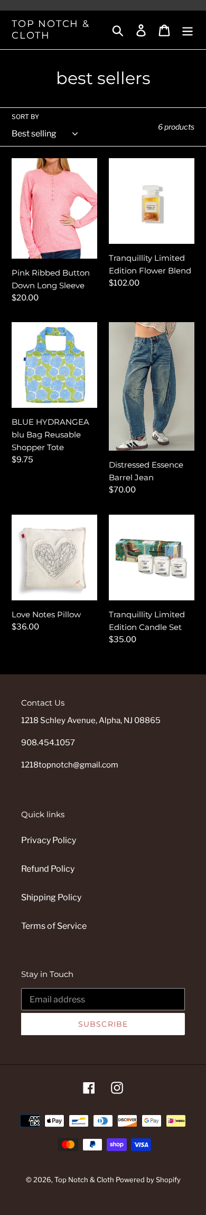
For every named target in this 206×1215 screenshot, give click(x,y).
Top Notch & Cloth (51, 30)
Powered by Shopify (148, 1179)
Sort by (25, 117)
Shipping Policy (51, 897)
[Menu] (187, 29)
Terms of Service (54, 926)
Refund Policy (47, 869)
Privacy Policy (48, 840)
